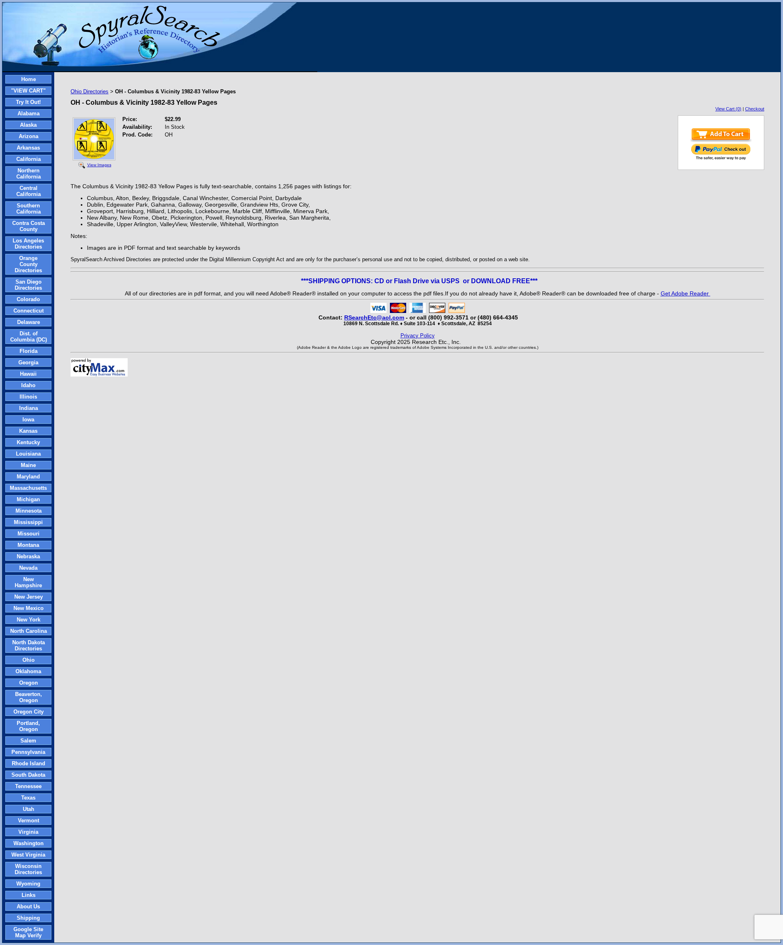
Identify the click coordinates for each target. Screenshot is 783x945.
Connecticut (28, 311)
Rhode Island (28, 763)
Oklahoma (28, 671)
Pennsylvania (28, 752)
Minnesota (28, 511)
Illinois (28, 397)
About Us (28, 906)
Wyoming (28, 884)
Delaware (28, 322)
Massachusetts (28, 488)
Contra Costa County (28, 226)
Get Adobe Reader (685, 293)
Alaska (28, 125)
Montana (28, 545)
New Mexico (28, 608)
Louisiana (28, 454)
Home (28, 79)
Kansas (28, 431)
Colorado (28, 299)
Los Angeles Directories (28, 244)
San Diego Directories (28, 285)
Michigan (28, 499)
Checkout (754, 108)
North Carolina (28, 631)
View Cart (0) (728, 108)
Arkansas (28, 148)
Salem (28, 741)
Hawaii (28, 374)
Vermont (28, 820)
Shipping (28, 918)
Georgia (28, 362)
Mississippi (28, 522)
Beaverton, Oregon (28, 697)
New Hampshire (28, 582)
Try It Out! (28, 102)
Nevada (28, 568)
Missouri (29, 534)
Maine (28, 465)
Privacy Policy (417, 336)
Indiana (28, 408)
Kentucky (28, 442)
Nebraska (28, 556)
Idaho (28, 385)
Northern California (28, 173)
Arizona (28, 136)
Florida (29, 351)
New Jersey (28, 597)
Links (28, 895)
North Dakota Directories (28, 645)
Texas (28, 798)
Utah (28, 809)
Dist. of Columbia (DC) (28, 336)
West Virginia (28, 855)
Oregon (28, 683)
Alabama (29, 113)
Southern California (28, 209)
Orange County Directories (28, 264)
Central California (28, 191)
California (28, 159)
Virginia (28, 832)
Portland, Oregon (28, 726)
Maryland (28, 477)
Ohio (28, 660)
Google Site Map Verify (28, 932)
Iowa (28, 419)
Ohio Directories (89, 91)
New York (28, 620)
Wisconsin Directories (28, 869)
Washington (28, 843)
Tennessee (28, 786)
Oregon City (28, 712)
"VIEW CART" (28, 91)
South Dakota (28, 775)
